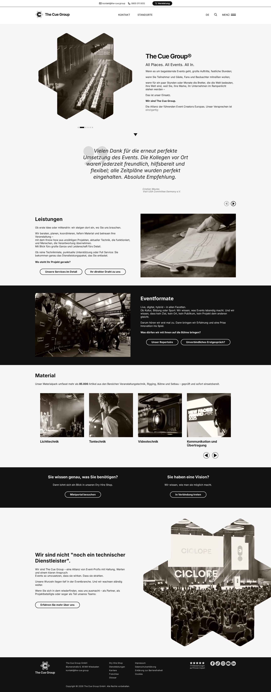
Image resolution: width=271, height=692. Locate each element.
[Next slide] (215, 455)
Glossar (113, 677)
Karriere (113, 670)
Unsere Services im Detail (61, 271)
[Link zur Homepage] (45, 674)
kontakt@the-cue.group (77, 670)
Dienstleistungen (117, 667)
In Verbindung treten (188, 494)
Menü (226, 14)
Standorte (145, 14)
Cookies (139, 674)
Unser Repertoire (162, 342)
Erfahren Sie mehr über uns (57, 604)
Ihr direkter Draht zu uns (105, 271)
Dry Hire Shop (116, 663)
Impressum (140, 663)
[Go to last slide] (206, 455)
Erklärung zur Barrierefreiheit (149, 670)
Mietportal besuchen (83, 494)
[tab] (78, 127)
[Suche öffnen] (215, 15)
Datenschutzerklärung (145, 667)
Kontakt (124, 14)
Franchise (114, 674)
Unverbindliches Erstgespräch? (205, 342)
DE (207, 14)
